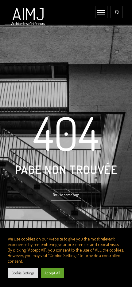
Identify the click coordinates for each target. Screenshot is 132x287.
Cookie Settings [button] (22, 272)
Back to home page (66, 194)
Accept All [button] (52, 272)
